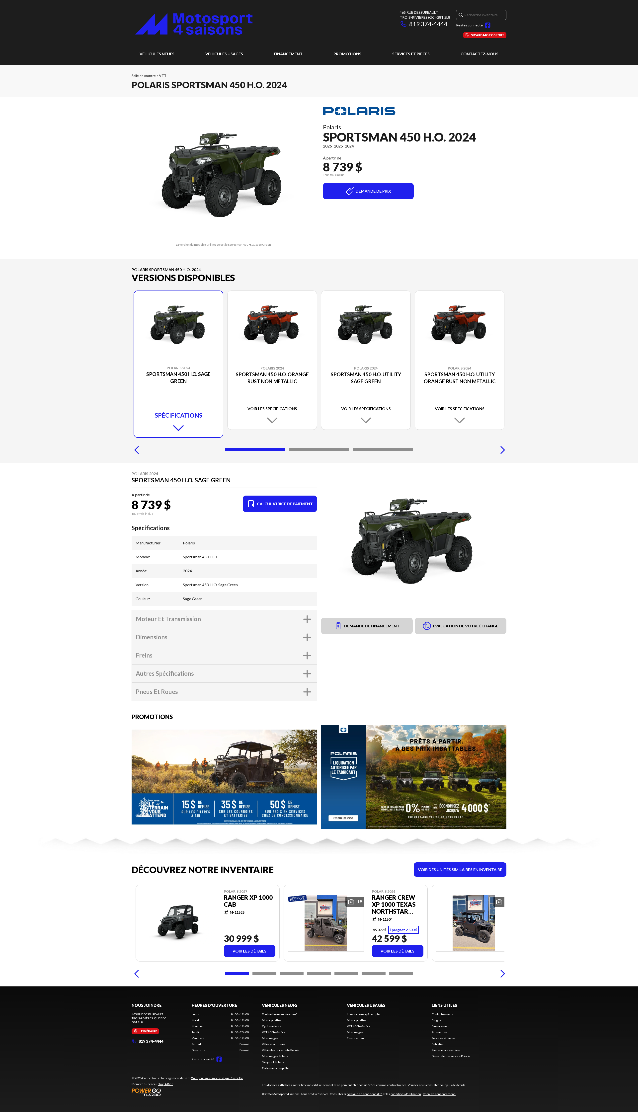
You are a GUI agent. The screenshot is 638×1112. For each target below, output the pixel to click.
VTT (162, 76)
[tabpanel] (220, 1032)
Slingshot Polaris (273, 1062)
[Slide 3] (383, 449)
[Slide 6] (373, 973)
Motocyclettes (271, 1020)
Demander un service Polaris (451, 1056)
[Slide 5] (346, 973)
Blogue (436, 1020)
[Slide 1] (255, 449)
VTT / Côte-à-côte (273, 1032)
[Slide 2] (319, 449)
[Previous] (137, 450)
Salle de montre (144, 76)
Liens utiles (444, 1005)
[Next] (501, 450)
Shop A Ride (165, 1084)
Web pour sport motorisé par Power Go (217, 1078)
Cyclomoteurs (271, 1026)
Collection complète (275, 1068)
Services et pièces (411, 53)
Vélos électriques (273, 1044)
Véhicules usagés (224, 53)
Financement (288, 53)
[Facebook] (488, 25)
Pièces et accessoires (446, 1050)
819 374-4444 (428, 23)
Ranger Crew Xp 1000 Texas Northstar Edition (393, 904)
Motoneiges (270, 1038)
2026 (327, 146)
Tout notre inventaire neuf (279, 1014)
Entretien (438, 1044)
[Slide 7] (401, 973)
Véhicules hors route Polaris (281, 1050)
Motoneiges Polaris (275, 1056)
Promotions (347, 53)
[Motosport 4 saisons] (194, 24)
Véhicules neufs (157, 53)
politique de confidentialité (364, 1094)
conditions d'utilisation (406, 1094)
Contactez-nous (479, 53)
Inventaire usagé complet (364, 1014)
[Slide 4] (319, 973)
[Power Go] (188, 1092)
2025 (338, 146)
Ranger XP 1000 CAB (248, 901)
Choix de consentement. (439, 1094)
